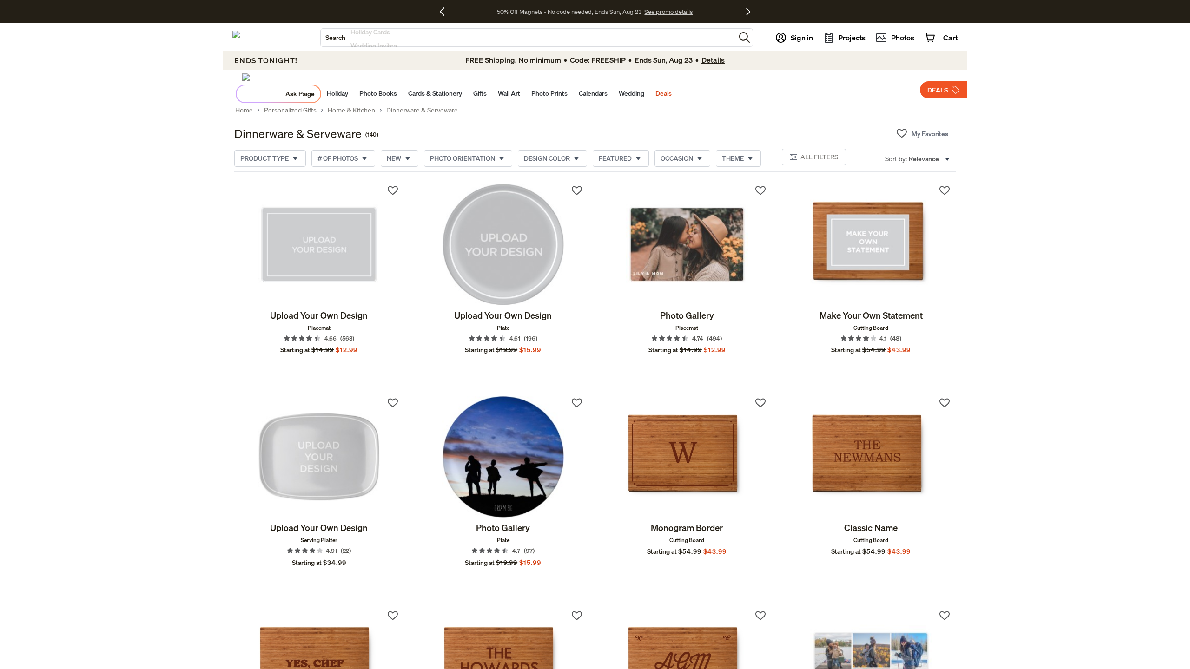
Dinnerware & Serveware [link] (422, 110)
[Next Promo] (748, 11)
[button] (744, 37)
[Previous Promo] (445, 11)
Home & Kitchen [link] (351, 110)
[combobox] (528, 37)
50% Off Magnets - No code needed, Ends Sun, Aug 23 (569, 11)
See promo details (668, 11)
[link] (319, 244)
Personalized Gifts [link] (290, 110)
